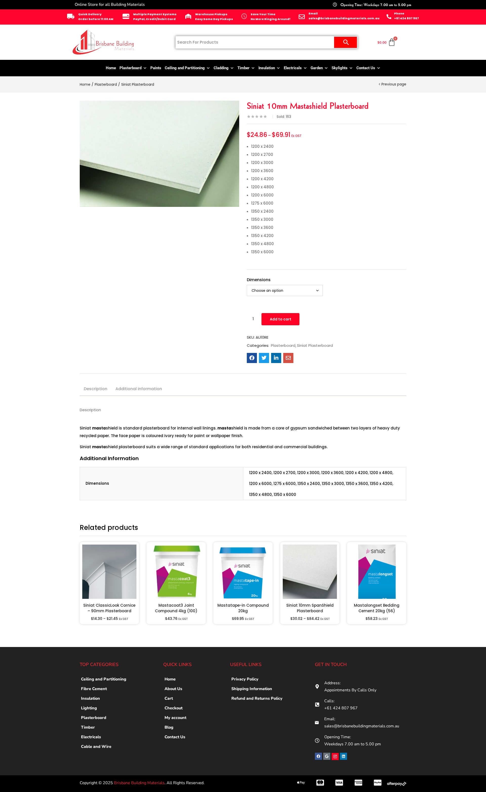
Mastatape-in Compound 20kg (243, 608)
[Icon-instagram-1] (335, 756)
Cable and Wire (96, 746)
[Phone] (389, 16)
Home (111, 68)
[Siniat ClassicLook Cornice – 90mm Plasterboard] (109, 572)
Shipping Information (251, 689)
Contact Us (365, 68)
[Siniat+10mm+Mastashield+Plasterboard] (264, 358)
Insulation (266, 68)
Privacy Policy (244, 679)
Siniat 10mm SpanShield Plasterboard (310, 608)
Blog (169, 727)
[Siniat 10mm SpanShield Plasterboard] (310, 572)
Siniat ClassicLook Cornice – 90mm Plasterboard (109, 608)
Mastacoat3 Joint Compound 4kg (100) (176, 608)
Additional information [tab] (138, 389)
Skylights (340, 68)
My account (175, 718)
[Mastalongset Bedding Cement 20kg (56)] (377, 572)
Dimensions (259, 280)
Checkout (174, 708)
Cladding (221, 68)
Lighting (89, 708)
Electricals (293, 68)
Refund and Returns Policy (256, 698)
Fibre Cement (94, 689)
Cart (169, 698)
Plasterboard (130, 68)
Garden (317, 68)
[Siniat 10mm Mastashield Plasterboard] (252, 358)
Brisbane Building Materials (139, 783)
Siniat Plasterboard (137, 84)
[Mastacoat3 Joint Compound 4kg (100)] (176, 572)
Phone (399, 13)
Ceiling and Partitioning (185, 68)
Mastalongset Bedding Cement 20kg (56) (376, 608)
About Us (173, 689)
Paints (155, 68)
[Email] (302, 17)
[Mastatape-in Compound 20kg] (243, 572)
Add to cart (280, 319)
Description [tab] (95, 389)
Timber (243, 68)
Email (313, 13)
